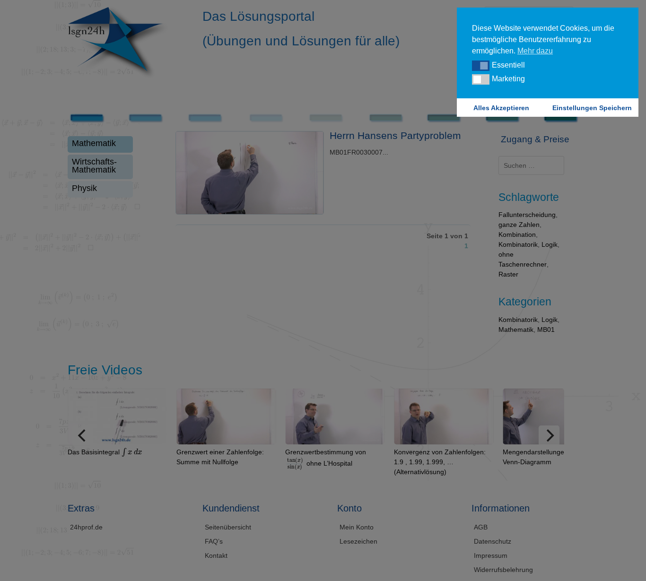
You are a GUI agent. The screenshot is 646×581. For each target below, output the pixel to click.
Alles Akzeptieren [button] (501, 108)
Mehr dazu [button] (535, 51)
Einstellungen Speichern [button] (592, 108)
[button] (480, 66)
